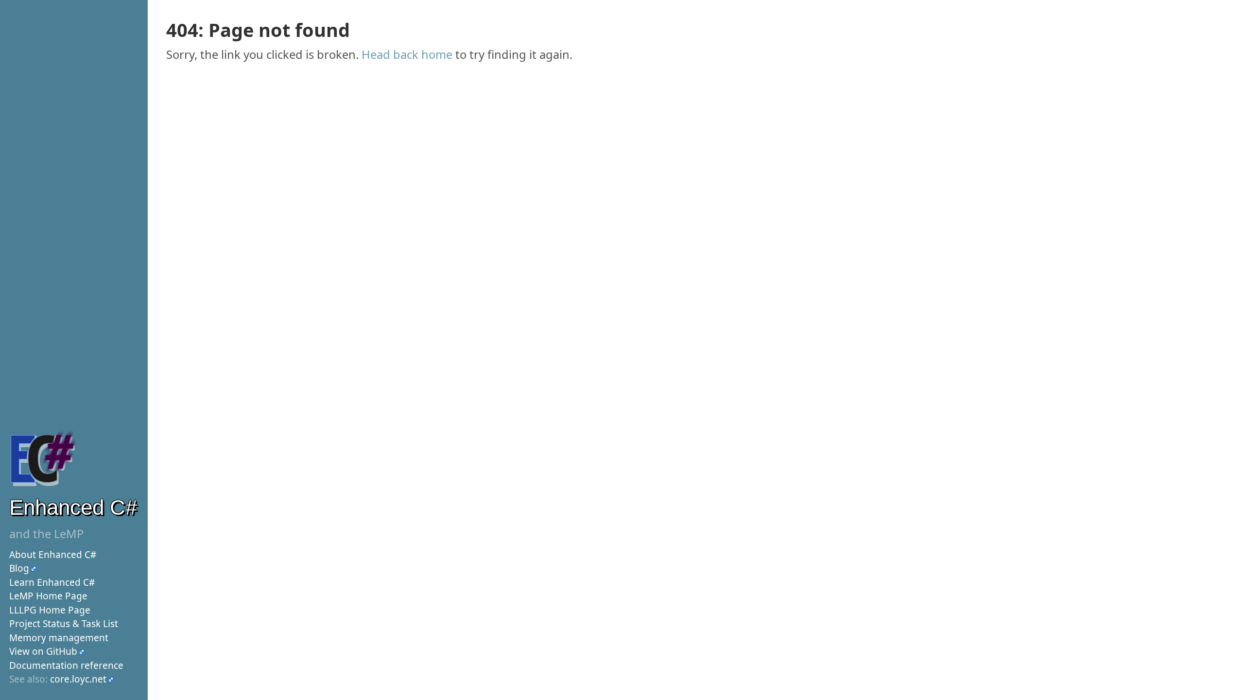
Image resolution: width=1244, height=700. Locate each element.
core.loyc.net (78, 679)
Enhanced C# (73, 507)
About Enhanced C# (52, 554)
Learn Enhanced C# (52, 582)
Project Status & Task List (63, 623)
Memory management (58, 637)
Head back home (407, 54)
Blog (19, 568)
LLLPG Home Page (49, 610)
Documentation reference (66, 665)
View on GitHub (43, 651)
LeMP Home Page (48, 596)
